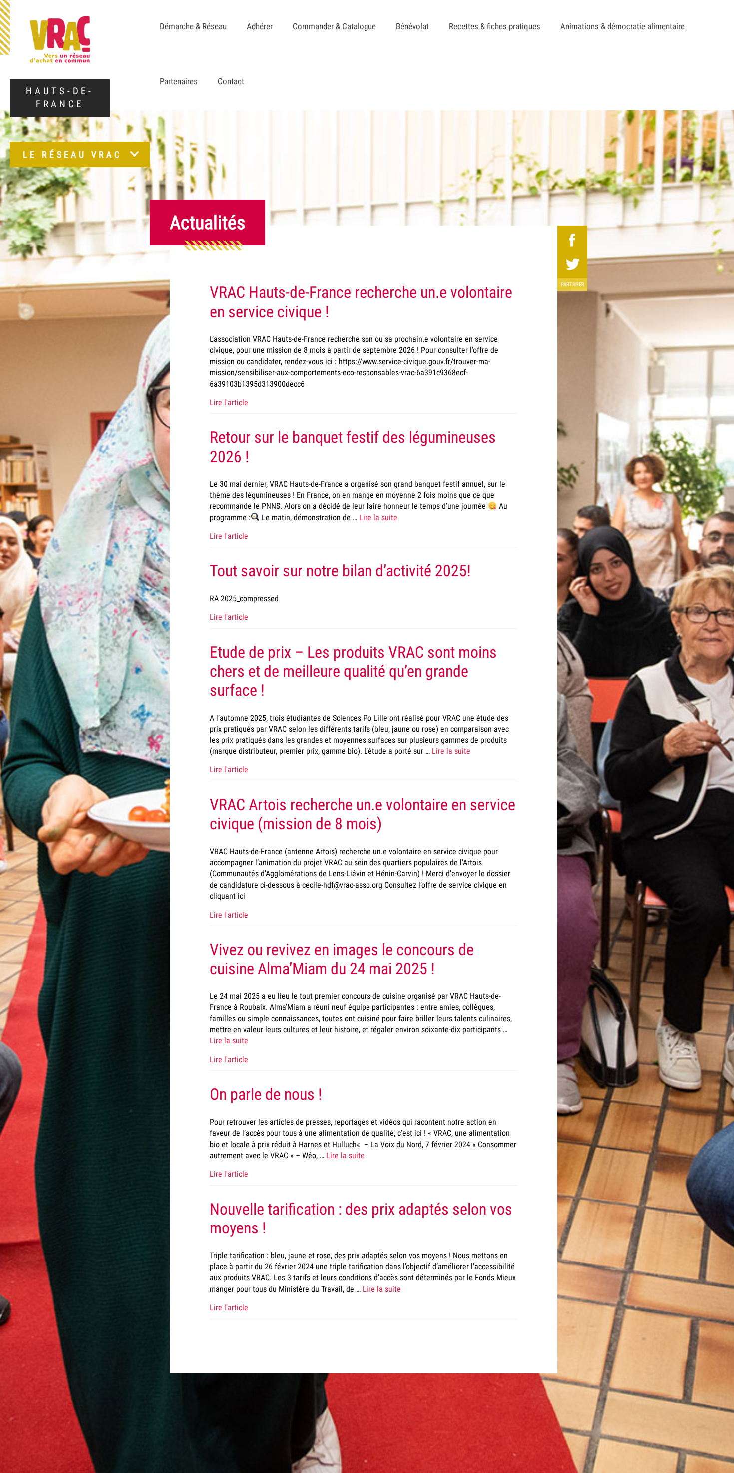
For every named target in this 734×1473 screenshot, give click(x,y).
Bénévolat (412, 26)
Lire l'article (229, 402)
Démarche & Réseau (193, 26)
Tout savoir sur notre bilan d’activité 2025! (340, 570)
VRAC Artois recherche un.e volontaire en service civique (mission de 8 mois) (362, 814)
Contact (231, 81)
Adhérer (260, 26)
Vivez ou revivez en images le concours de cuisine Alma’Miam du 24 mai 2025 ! (342, 959)
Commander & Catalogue (334, 26)
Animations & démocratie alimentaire (622, 26)
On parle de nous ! (266, 1094)
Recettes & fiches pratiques (494, 26)
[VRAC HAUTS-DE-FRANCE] (60, 39)
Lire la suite (378, 517)
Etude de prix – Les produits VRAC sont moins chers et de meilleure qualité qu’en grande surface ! (353, 671)
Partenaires (179, 81)
